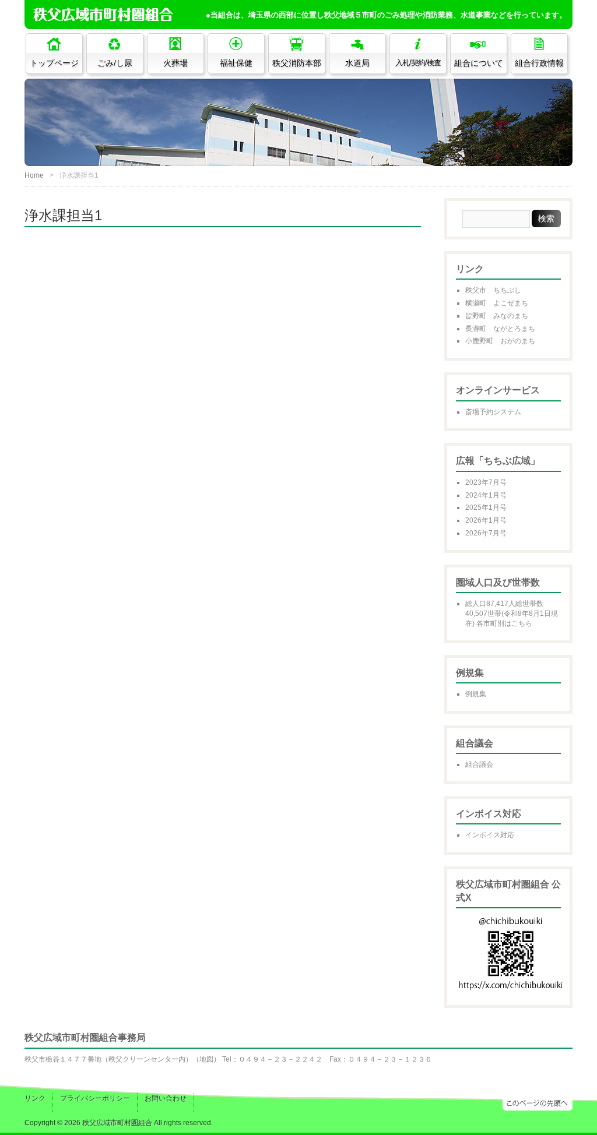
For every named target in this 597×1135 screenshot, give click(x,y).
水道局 (357, 63)
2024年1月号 (486, 495)
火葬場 (175, 63)
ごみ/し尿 (114, 63)
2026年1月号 (486, 520)
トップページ (54, 63)
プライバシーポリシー (95, 1098)
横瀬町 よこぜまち (496, 303)
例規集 (475, 694)
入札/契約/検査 (418, 63)
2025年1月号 (486, 507)
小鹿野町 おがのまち (500, 341)
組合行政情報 (539, 63)
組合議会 (479, 764)
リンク (34, 1098)
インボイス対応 (489, 835)
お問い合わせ (166, 1098)
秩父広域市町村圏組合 (117, 1123)
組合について (478, 63)
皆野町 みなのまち (496, 316)
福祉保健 (236, 63)
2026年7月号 (486, 533)
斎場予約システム (493, 412)
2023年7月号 (486, 482)
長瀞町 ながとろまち (500, 329)
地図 (206, 1059)
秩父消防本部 (296, 63)
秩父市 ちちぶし (493, 290)
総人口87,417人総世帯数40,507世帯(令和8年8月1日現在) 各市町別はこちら (511, 614)
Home (34, 175)
